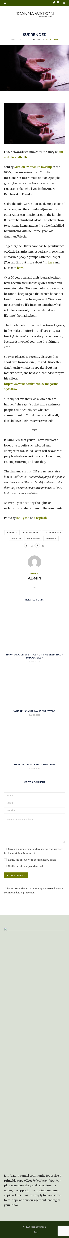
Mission (16, 538)
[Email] (43, 545)
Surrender (33, 538)
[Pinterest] (37, 545)
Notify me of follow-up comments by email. (32, 859)
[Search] (64, 3)
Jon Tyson (22, 518)
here (51, 262)
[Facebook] (26, 545)
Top (35, 1232)
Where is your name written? (34, 711)
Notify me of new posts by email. (26, 866)
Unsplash (40, 518)
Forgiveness (31, 532)
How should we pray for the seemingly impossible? (34, 656)
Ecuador (12, 532)
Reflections (51, 40)
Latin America (53, 532)
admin (34, 578)
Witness (51, 538)
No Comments (33, 40)
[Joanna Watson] (34, 14)
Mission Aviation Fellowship (33, 167)
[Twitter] (32, 545)
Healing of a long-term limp (34, 764)
